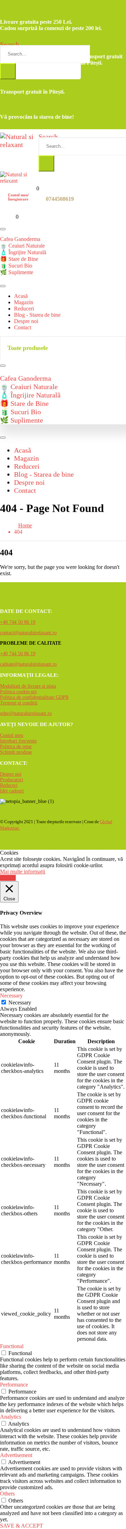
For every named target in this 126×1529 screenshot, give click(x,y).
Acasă (21, 296)
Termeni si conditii (18, 702)
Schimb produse (16, 752)
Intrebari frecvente (18, 741)
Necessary (19, 1002)
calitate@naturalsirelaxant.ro (28, 664)
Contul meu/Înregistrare (18, 197)
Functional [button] (11, 1346)
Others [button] (7, 1494)
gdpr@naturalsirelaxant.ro (26, 713)
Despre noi (26, 321)
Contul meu (11, 735)
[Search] (8, 71)
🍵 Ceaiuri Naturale (22, 246)
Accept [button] (8, 878)
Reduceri (24, 309)
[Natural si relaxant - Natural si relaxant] (19, 144)
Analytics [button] (10, 1417)
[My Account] (4, 198)
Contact (22, 327)
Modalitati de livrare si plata (28, 686)
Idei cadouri (12, 790)
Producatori (11, 779)
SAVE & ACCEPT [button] (21, 1526)
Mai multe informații (22, 872)
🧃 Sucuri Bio (16, 266)
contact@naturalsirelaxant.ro (28, 632)
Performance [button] (14, 1385)
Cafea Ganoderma (20, 239)
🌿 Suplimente (16, 272)
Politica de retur (16, 746)
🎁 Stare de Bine (19, 259)
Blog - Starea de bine (37, 315)
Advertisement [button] (16, 1455)
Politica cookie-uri (18, 691)
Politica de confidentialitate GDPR (34, 697)
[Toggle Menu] (3, 229)
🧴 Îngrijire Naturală (23, 252)
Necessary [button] (11, 995)
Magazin (23, 302)
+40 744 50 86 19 (17, 622)
